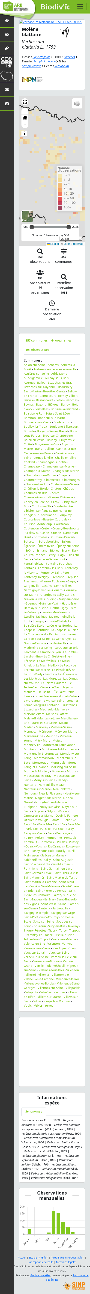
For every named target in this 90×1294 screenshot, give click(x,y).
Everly (65, 550)
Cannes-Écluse (66, 449)
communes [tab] (37, 340)
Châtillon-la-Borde (36, 488)
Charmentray (33, 480)
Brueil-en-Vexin (34, 440)
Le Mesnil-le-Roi (46, 665)
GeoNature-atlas (40, 1275)
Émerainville (46, 546)
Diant (27, 537)
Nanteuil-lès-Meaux (52, 785)
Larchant (30, 652)
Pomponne (54, 837)
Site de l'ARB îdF (38, 1257)
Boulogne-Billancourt (63, 426)
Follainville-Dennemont (49, 559)
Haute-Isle (69, 603)
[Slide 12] (73, 1080)
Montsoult (58, 762)
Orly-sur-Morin (57, 811)
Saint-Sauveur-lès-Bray (39, 899)
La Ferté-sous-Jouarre (60, 634)
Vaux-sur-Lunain (35, 952)
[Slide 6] (50, 1080)
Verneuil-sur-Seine (36, 957)
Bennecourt (48, 396)
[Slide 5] (46, 1080)
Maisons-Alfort (34, 714)
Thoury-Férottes (35, 930)
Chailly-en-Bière (65, 458)
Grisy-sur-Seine (69, 599)
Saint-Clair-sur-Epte (37, 864)
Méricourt (45, 731)
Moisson (58, 740)
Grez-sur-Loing (46, 599)
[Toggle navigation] (80, 6)
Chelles (54, 493)
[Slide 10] (65, 1080)
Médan (28, 727)
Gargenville (31, 586)
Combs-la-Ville (41, 506)
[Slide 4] (42, 1080)
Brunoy (52, 440)
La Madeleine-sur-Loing (48, 645)
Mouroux (58, 771)
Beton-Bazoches (66, 400)
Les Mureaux (52, 678)
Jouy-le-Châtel (56, 621)
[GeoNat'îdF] (7, 62)
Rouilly (61, 851)
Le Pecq (65, 665)
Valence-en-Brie (34, 943)
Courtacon (61, 524)
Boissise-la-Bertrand (64, 409)
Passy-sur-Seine (34, 833)
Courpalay (62, 519)
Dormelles (40, 537)
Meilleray (42, 727)
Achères (53, 365)
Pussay (74, 842)
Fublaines (58, 581)
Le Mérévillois (46, 661)
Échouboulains (49, 541)
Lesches (50, 674)
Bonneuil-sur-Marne (52, 418)
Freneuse (57, 577)
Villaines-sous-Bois (51, 970)
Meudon (51, 736)
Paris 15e (59, 824)
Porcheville (47, 842)
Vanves (67, 943)
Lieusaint (44, 692)
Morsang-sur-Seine (64, 767)
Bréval (63, 431)
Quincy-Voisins (35, 846)
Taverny (73, 926)
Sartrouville (60, 908)
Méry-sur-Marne (66, 731)
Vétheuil (59, 966)
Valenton (53, 943)
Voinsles (64, 1001)
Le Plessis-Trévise (63, 670)
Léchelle (29, 661)
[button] (24, 101)
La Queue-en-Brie (66, 648)
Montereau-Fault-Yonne (58, 745)
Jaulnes (54, 616)
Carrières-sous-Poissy (38, 453)
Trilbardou (31, 939)
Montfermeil (50, 749)
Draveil (69, 537)
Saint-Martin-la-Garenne (40, 882)
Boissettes (41, 409)
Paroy (70, 829)
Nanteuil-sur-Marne (37, 789)
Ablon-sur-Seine (34, 365)
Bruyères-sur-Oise (47, 444)
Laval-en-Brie (33, 656)
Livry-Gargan (33, 700)
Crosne (56, 533)
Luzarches (31, 709)
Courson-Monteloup (38, 524)
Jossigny (38, 621)
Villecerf (30, 975)
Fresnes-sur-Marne (37, 581)
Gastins (47, 586)
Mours (71, 771)
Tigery (52, 930)
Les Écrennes (67, 674)
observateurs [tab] (37, 350)
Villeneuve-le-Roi (67, 979)
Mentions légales (66, 1262)
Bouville (29, 431)
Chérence (66, 497)
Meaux (64, 723)
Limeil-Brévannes (46, 696)
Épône (29, 550)
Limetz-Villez (68, 696)
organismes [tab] (61, 340)
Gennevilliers (63, 586)
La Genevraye (61, 639)
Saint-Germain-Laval (37, 873)
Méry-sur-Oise (33, 736)
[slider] (68, 227)
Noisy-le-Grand (45, 802)
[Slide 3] (38, 1080)
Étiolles (54, 550)
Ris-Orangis (56, 846)
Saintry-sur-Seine (64, 895)
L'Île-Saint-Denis (63, 692)
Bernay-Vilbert (68, 396)
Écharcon (30, 541)
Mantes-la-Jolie (48, 718)
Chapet (64, 475)
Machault (46, 709)
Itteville (29, 616)
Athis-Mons (59, 373)
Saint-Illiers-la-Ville (66, 873)
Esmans (41, 550)
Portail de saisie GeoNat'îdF (67, 1257)
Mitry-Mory (42, 740)
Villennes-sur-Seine (50, 988)
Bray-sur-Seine (47, 431)
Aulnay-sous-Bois (57, 378)
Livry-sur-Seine (54, 700)
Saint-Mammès (34, 877)
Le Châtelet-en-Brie (57, 656)
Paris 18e (31, 829)
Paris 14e (44, 824)
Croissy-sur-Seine (37, 533)
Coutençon (31, 528)
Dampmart (70, 533)
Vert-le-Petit (43, 966)
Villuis (37, 1001)
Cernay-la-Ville (43, 458)
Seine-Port (31, 917)
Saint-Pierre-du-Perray (51, 890)
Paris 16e (73, 824)
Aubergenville (33, 378)
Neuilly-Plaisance (50, 793)
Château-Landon (36, 484)
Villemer (43, 975)
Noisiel (28, 802)
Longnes (72, 700)
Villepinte (31, 992)
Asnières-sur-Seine (36, 373)
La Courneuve (33, 634)
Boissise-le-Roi (33, 413)
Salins (62, 904)
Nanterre (30, 785)
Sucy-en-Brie (56, 926)
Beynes (29, 404)
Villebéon (72, 970)
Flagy (61, 555)
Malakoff (30, 718)
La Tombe (70, 652)
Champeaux (32, 466)
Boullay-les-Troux (35, 426)
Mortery (43, 771)
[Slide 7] (54, 1080)
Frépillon (72, 577)
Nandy (62, 780)
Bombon (30, 418)
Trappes (74, 930)
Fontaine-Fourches (59, 563)
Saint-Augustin (63, 860)
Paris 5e (58, 829)
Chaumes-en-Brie (35, 493)
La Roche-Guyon (49, 652)
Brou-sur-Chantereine (58, 435)
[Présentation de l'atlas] (7, 34)
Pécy (51, 833)
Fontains (30, 568)
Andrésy (39, 369)
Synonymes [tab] (33, 1111)
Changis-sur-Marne (66, 471)
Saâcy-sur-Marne (52, 855)
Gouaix (57, 590)
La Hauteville (57, 643)
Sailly (47, 860)
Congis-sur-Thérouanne (40, 515)
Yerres (49, 1005)
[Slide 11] (69, 1080)
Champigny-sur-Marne (58, 466)
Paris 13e (30, 824)
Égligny (66, 541)
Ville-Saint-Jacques (52, 992)
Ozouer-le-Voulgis (36, 820)
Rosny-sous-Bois (42, 851)
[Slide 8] (58, 1080)
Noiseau (69, 798)
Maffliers (61, 709)
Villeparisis (73, 988)
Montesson (31, 749)
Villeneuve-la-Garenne (39, 979)
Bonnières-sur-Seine (37, 422)
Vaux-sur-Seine (59, 952)
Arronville (69, 369)
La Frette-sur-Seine (37, 639)
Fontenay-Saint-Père (55, 572)
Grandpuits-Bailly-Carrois (57, 595)
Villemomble (60, 975)
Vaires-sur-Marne (64, 939)
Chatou (56, 488)
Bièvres (53, 404)
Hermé (55, 608)
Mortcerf (30, 771)
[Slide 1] (31, 1080)
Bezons (41, 404)
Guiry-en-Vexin (49, 603)
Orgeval (38, 811)
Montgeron (69, 749)
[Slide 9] (61, 1080)
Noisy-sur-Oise (50, 807)
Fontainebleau (34, 563)
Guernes (31, 603)
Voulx (28, 1005)
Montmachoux (44, 758)
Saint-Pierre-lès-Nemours (50, 892)
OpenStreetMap (74, 243)
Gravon (29, 599)
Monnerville (32, 745)
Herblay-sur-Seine (36, 608)
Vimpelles (50, 1001)
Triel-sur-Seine (64, 935)
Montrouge (40, 762)
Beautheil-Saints (54, 391)
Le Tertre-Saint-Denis (48, 685)
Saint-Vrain (48, 904)
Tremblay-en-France (39, 935)
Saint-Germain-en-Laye (56, 868)
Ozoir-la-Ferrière (67, 815)
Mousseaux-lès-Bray (37, 776)
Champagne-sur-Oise (52, 462)
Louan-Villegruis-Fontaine (41, 705)
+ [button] (25, 110)
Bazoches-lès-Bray (60, 382)
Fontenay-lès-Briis (50, 568)
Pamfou (56, 820)
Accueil (22, 1257)
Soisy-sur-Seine (43, 921)
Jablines (41, 616)
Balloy (41, 382)
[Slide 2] (34, 1080)
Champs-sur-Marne (37, 471)
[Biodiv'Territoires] (7, 76)
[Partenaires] (7, 48)
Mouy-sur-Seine (44, 780)
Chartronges (71, 480)
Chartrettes (52, 480)
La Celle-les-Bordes (59, 625)
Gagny (71, 581)
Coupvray (65, 515)
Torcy (63, 930)
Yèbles (38, 1005)
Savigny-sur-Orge (63, 913)
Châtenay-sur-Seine (64, 484)
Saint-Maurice (50, 886)
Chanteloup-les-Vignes (40, 475)
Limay (28, 696)
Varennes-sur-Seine (37, 948)
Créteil (45, 528)
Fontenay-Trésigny (36, 577)
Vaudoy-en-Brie (63, 948)
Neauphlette (61, 789)
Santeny (44, 908)
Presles (62, 842)
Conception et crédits (40, 1262)
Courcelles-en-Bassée (38, 519)
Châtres (68, 488)
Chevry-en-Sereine (36, 502)
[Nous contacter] (7, 89)
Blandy (65, 404)
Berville (29, 400)
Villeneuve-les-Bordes (40, 983)
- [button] (25, 124)
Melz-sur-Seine (61, 727)
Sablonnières (33, 860)
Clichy (55, 502)
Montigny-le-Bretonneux (41, 753)
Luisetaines (69, 705)
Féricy (52, 555)
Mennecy (30, 731)
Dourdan (56, 537)
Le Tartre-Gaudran (53, 683)
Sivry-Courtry (49, 917)
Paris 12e (70, 820)
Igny (65, 608)
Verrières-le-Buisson (47, 961)
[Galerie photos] (7, 103)
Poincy (28, 837)
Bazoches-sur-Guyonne (40, 387)
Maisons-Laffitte (57, 714)
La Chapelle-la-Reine (64, 630)
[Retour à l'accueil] (7, 20)
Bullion (49, 449)
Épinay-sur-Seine (68, 546)
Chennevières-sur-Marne (41, 497)
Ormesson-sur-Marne (38, 815)
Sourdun (40, 926)
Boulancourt (62, 422)
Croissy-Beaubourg (65, 528)
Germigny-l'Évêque (37, 590)
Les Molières (32, 678)
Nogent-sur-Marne (48, 798)
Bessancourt (44, 400)
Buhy (38, 449)
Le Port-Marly (33, 674)
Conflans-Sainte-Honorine (54, 510)
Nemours (30, 793)
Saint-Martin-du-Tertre (62, 877)
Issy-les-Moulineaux (55, 612)
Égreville (29, 546)
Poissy (39, 837)
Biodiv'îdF (55, 7)
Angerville (54, 369)
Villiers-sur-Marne (49, 997)
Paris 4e (45, 829)
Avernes (29, 382)
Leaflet (54, 243)
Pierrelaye (63, 833)
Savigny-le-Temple (36, 913)
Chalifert (29, 462)
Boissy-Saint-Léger (58, 413)
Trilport (45, 939)
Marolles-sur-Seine (44, 723)
